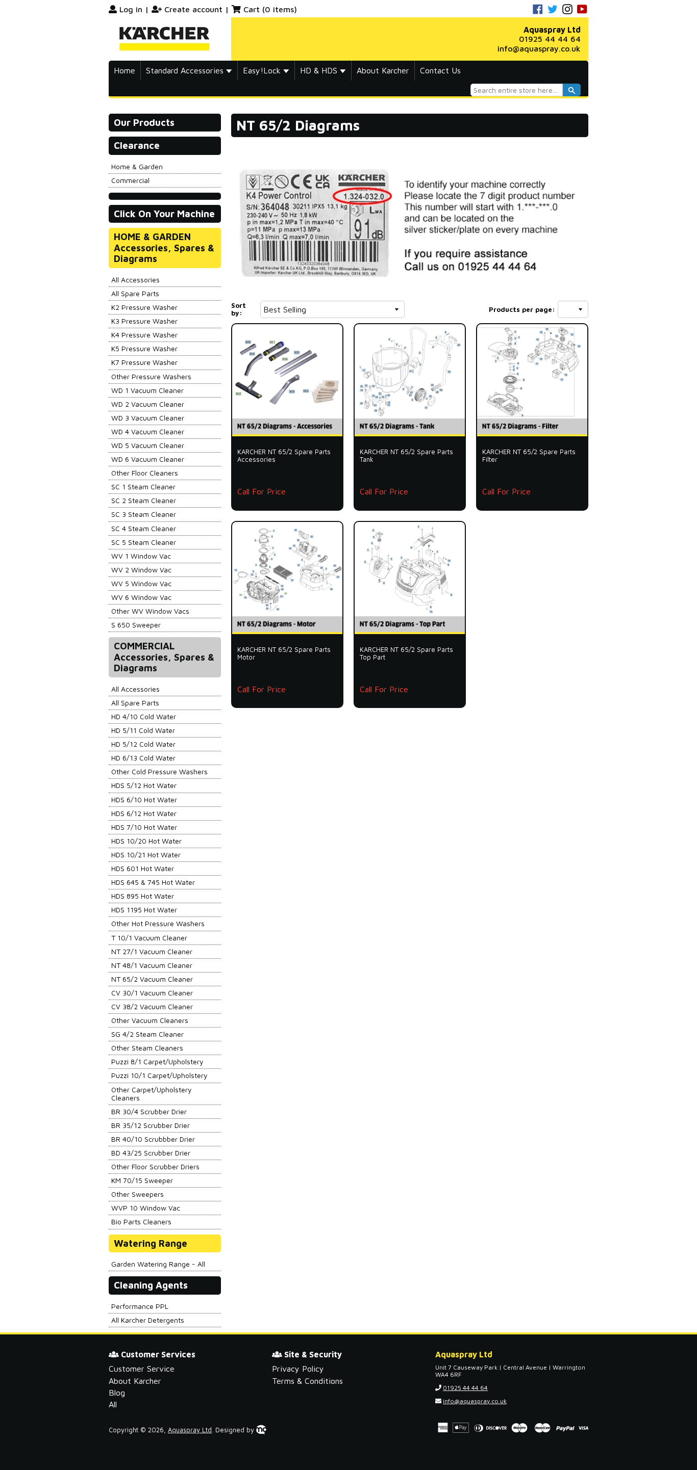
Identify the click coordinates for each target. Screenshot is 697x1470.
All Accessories (135, 279)
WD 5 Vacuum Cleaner (147, 445)
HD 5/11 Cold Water (143, 730)
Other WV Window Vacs (150, 611)
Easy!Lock (263, 70)
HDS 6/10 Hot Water (144, 799)
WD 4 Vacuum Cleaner (147, 431)
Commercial (130, 180)
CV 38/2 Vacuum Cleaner (152, 1006)
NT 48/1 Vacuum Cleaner (151, 965)
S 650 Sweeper (136, 624)
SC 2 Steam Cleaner (143, 500)
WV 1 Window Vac (141, 556)
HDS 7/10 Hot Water (144, 827)
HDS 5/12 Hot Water (144, 785)
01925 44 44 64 (550, 38)
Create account (193, 9)
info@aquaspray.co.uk (539, 48)
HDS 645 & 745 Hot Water (153, 882)
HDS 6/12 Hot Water (144, 813)
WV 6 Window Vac (141, 597)
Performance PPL (139, 1306)
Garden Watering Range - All (158, 1263)
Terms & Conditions (307, 1380)
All (113, 1404)
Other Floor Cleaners (144, 472)
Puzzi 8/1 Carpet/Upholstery (157, 1061)
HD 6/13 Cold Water (143, 757)
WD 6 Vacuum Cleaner (147, 459)
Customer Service (142, 1368)
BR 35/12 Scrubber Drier (150, 1125)
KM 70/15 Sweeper (142, 1180)
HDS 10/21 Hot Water (146, 854)
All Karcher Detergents (147, 1320)
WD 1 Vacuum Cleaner (147, 390)
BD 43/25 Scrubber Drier (150, 1152)
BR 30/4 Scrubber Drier (149, 1111)
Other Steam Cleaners (147, 1047)
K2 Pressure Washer (144, 307)
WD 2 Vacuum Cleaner (147, 404)
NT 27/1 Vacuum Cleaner (151, 951)
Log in (130, 9)
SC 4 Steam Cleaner (143, 528)
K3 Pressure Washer (144, 321)
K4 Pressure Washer (144, 334)
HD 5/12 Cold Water (143, 744)
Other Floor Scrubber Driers (155, 1166)
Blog (117, 1392)
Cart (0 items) (270, 9)
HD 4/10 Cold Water (143, 716)
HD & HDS (320, 70)
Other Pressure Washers (151, 376)
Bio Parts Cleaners (141, 1221)
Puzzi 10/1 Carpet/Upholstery (159, 1075)
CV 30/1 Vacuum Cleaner (152, 992)
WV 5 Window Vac (141, 583)
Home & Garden (137, 166)
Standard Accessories (186, 70)
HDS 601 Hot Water (142, 868)
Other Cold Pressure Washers (159, 771)
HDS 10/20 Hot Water (146, 840)
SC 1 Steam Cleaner (143, 486)
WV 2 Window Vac (141, 569)
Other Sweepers (137, 1194)
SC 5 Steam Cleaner (143, 542)
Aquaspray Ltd (190, 1430)
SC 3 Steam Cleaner (143, 514)
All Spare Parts (135, 293)
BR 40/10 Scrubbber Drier (153, 1139)
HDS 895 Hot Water (142, 895)
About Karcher (383, 70)
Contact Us (440, 70)
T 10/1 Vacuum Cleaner (149, 937)
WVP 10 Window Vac (145, 1207)
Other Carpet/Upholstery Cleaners (151, 1093)
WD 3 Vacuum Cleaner (147, 417)
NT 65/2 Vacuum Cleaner (152, 979)
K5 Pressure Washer (144, 348)
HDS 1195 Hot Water (144, 909)
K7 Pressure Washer (144, 362)
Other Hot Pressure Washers (158, 923)
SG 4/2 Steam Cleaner (147, 1034)
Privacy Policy (298, 1368)
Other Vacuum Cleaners (149, 1020)
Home (124, 70)
